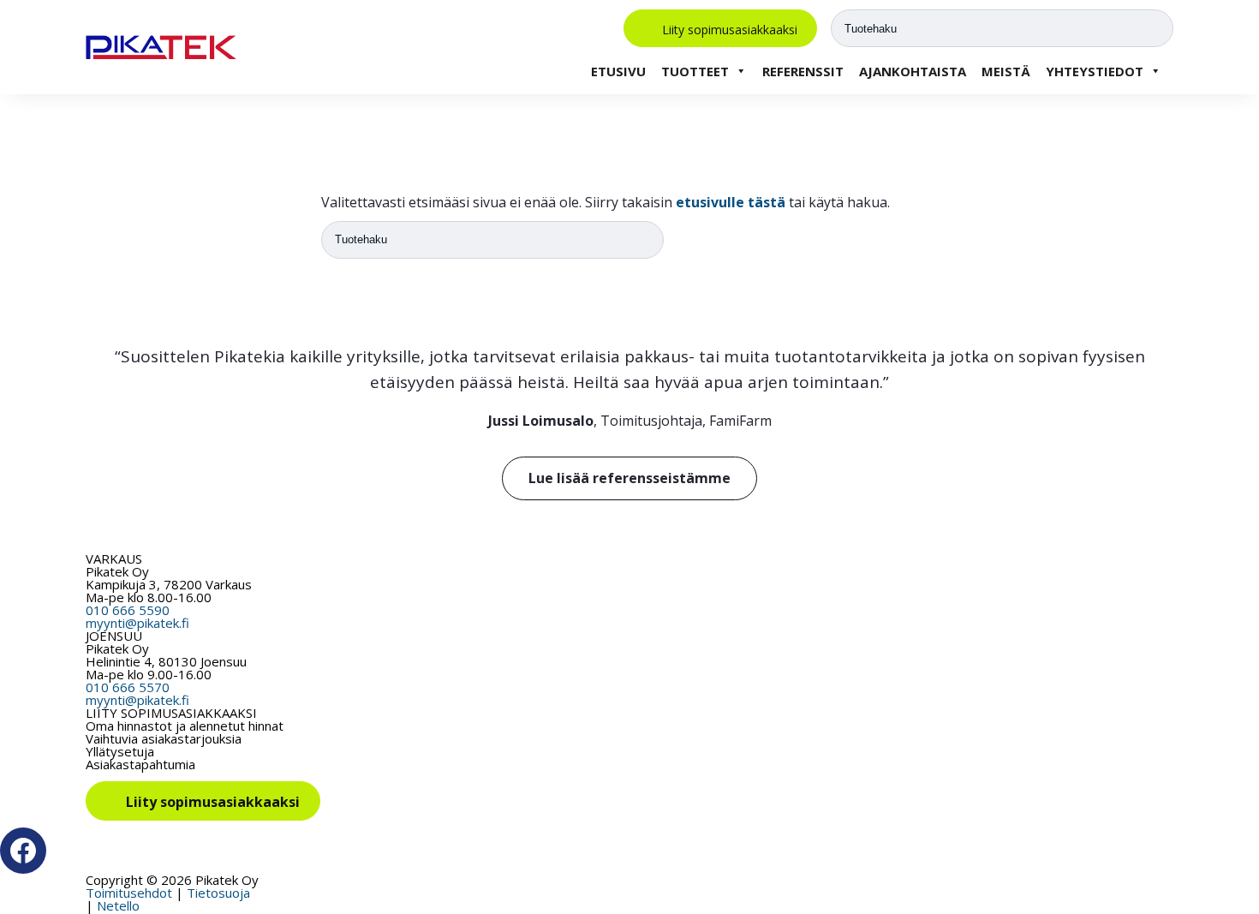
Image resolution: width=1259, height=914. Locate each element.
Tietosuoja (218, 892)
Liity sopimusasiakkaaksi (729, 29)
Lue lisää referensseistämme (629, 478)
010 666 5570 (128, 687)
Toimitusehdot (129, 892)
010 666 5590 (128, 609)
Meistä (1006, 71)
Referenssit (803, 71)
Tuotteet (695, 71)
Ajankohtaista (912, 71)
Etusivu (618, 71)
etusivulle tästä (730, 202)
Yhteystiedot (1094, 71)
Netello (118, 905)
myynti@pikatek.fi (137, 622)
